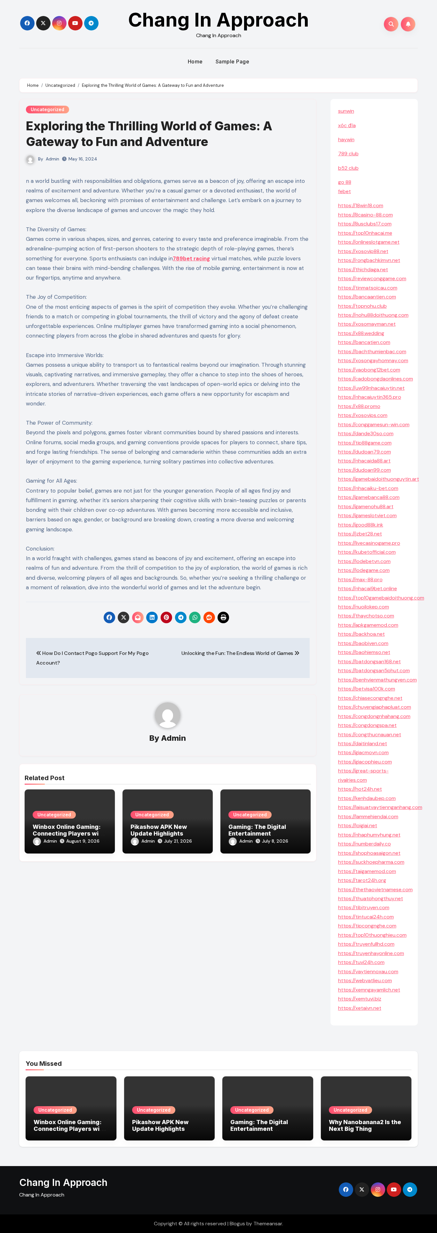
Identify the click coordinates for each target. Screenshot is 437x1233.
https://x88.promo (359, 406)
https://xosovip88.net (363, 251)
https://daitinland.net (362, 743)
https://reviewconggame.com (372, 278)
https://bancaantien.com (367, 296)
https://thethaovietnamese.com (375, 889)
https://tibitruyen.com (363, 907)
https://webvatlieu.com (365, 980)
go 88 (344, 182)
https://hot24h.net (360, 789)
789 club (348, 153)
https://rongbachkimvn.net (369, 260)
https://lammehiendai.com (368, 816)
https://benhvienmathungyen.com (377, 679)
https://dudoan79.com (364, 451)
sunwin (346, 111)
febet (344, 191)
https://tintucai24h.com (366, 916)
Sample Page (233, 61)
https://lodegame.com (364, 570)
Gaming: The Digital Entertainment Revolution (257, 833)
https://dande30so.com (365, 433)
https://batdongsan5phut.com (374, 670)
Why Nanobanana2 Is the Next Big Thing (365, 1125)
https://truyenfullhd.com (366, 944)
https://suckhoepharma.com (371, 862)
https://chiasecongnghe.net (370, 698)
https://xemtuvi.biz (359, 998)
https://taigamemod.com (367, 871)
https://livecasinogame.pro (369, 543)
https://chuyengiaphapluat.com (374, 707)
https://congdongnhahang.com (374, 716)
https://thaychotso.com (366, 615)
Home (195, 61)
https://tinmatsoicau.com (367, 287)
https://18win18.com (360, 205)
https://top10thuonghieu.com (372, 935)
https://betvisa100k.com (366, 688)
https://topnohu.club (362, 306)
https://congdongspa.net (367, 725)
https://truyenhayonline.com (371, 953)
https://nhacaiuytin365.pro (369, 397)
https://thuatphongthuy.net (370, 898)
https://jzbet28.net (360, 533)
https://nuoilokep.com (363, 606)
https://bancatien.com (364, 342)
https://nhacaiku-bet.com (368, 488)
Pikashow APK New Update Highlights (159, 830)
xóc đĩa (347, 125)
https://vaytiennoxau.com (368, 971)
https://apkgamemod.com (368, 625)
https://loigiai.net (357, 825)
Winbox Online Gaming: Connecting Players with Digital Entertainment (69, 833)
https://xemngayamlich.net (369, 989)
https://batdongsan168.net (369, 661)
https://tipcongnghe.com (367, 925)
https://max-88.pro (360, 579)
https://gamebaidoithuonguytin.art (378, 479)
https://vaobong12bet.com (369, 369)
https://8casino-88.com (365, 214)
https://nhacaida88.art (364, 460)
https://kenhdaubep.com (367, 798)
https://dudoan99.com (364, 470)
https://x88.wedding (361, 333)
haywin (346, 139)
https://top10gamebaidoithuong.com (381, 597)
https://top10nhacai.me (365, 233)
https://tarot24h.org (362, 880)
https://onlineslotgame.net (369, 242)
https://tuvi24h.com (361, 962)
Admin (52, 159)
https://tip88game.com (365, 442)
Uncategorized (47, 109)
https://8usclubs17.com (365, 223)
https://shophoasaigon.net (369, 853)
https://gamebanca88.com (369, 497)
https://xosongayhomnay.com (373, 360)
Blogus (237, 1223)
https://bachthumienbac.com (372, 351)
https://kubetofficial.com (367, 552)
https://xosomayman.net (367, 324)
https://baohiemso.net (364, 652)
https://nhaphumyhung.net (369, 834)
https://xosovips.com (362, 415)
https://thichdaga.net (363, 269)
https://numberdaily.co (364, 843)
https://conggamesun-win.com (373, 424)
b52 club (348, 168)
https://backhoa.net (361, 634)
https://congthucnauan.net (369, 734)
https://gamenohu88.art (365, 506)
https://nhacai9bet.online (367, 588)
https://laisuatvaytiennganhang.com (380, 807)
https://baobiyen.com (363, 643)
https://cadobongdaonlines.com (375, 378)
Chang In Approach (218, 19)
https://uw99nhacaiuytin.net (371, 388)
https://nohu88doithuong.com (373, 315)
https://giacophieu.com (365, 761)
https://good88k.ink (360, 524)
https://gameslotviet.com (367, 515)
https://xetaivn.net (359, 1008)
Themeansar (267, 1223)
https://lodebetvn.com (364, 561)
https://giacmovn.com (363, 752)
